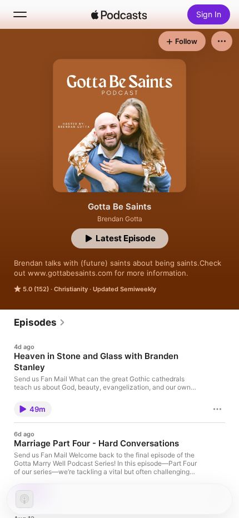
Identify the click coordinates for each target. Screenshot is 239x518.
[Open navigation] (20, 14)
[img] (119, 14)
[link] (40, 322)
